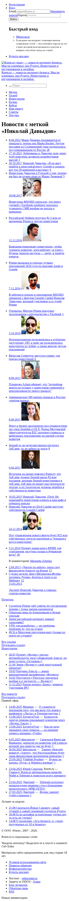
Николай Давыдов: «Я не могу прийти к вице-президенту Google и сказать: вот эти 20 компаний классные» (37, 166)
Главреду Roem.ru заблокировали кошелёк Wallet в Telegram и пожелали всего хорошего (37, 774)
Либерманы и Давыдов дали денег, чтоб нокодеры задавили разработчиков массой (38, 156)
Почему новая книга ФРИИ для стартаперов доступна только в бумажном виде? (35, 551)
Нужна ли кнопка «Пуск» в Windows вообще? (35, 761)
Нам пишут (16, 108)
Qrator (36, 881)
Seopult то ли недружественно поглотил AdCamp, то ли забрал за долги (34, 447)
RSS (11, 891)
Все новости (9, 693)
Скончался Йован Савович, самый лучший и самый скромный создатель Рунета (37, 809)
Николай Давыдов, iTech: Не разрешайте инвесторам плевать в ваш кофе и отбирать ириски (37, 500)
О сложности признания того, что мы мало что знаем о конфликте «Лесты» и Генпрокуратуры (35, 710)
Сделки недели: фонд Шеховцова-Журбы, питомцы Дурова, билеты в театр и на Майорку (35, 577)
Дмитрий (28, 782)
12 (22, 580)
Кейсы (13, 105)
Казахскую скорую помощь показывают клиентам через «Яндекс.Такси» (37, 720)
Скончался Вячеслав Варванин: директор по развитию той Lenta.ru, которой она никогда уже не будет (38, 743)
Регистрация (17, 4)
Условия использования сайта (27, 862)
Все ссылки (8, 641)
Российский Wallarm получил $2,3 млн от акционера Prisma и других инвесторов (35, 219)
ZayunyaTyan (31, 716)
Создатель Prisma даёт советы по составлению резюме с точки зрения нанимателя (38, 607)
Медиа (13, 92)
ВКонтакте (23, 36)
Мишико (28, 706)
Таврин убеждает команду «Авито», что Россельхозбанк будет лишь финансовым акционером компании (36, 753)
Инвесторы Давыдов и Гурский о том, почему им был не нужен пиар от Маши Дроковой (38, 175)
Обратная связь (18, 888)
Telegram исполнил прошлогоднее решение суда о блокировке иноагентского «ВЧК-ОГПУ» (36, 785)
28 (48, 150)
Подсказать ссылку (13, 645)
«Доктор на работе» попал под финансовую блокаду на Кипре (34, 569)
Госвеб (13, 95)
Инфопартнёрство (20, 868)
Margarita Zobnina (41, 561)
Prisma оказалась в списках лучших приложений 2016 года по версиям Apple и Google (36, 266)
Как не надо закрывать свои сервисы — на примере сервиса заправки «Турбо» (34, 730)
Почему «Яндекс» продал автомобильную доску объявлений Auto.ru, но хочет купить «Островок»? (38, 658)
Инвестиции (17, 98)
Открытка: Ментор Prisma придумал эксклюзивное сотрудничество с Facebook (35, 312)
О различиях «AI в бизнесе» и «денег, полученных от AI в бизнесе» (36, 822)
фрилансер (28, 739)
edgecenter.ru (29, 878)
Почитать (7, 599)
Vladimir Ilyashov (33, 759)
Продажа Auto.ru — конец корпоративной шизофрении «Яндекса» (34, 673)
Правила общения (20, 865)
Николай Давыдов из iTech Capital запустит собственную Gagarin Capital (36, 508)
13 (50, 570)
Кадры (13, 102)
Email (12, 11)
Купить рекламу (19, 56)
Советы (13, 111)
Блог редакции (18, 884)
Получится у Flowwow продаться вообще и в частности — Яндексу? (33, 679)
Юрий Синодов (33, 768)
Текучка (14, 115)
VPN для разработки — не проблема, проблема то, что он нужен (32, 627)
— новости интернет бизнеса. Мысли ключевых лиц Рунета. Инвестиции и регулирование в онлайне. (30, 76)
